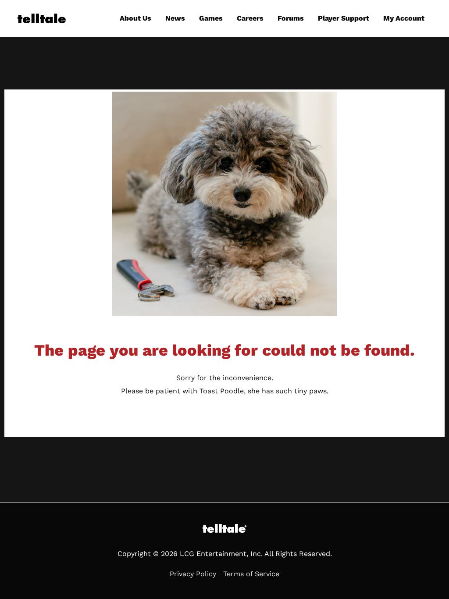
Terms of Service (251, 574)
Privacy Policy (193, 574)
